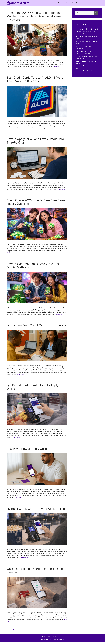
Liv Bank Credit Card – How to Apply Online (36, 508)
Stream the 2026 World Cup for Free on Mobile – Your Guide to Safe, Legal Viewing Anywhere (35, 16)
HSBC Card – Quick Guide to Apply (86, 29)
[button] (96, 3)
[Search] (96, 13)
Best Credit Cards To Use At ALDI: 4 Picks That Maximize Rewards (35, 79)
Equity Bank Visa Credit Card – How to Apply (37, 325)
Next (17, 630)
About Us (60, 636)
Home (49, 3)
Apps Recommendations (62, 3)
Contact (54, 636)
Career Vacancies (77, 3)
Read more (57, 66)
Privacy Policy (46, 636)
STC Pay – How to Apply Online (27, 448)
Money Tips (88, 3)
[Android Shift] (18, 3)
